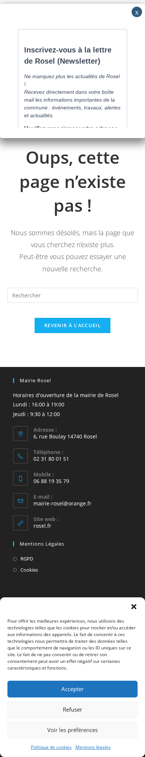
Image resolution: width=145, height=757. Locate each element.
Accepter (72, 689)
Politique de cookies (51, 747)
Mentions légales (93, 747)
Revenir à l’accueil (72, 325)
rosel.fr (42, 525)
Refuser (72, 709)
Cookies (29, 569)
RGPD (26, 558)
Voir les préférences (72, 730)
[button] (134, 606)
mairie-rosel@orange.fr (62, 503)
